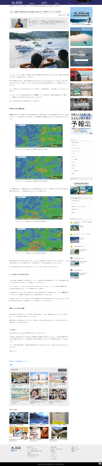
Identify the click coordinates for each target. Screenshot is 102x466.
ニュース (18, 6)
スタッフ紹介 (54, 458)
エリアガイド (54, 453)
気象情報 (53, 451)
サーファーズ (54, 457)
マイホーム (75, 447)
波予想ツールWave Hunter (56, 449)
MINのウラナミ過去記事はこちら (17, 361)
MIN (59, 15)
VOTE (74, 451)
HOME (11, 6)
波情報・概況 (54, 447)
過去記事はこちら (32, 25)
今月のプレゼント (77, 449)
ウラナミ (25, 6)
